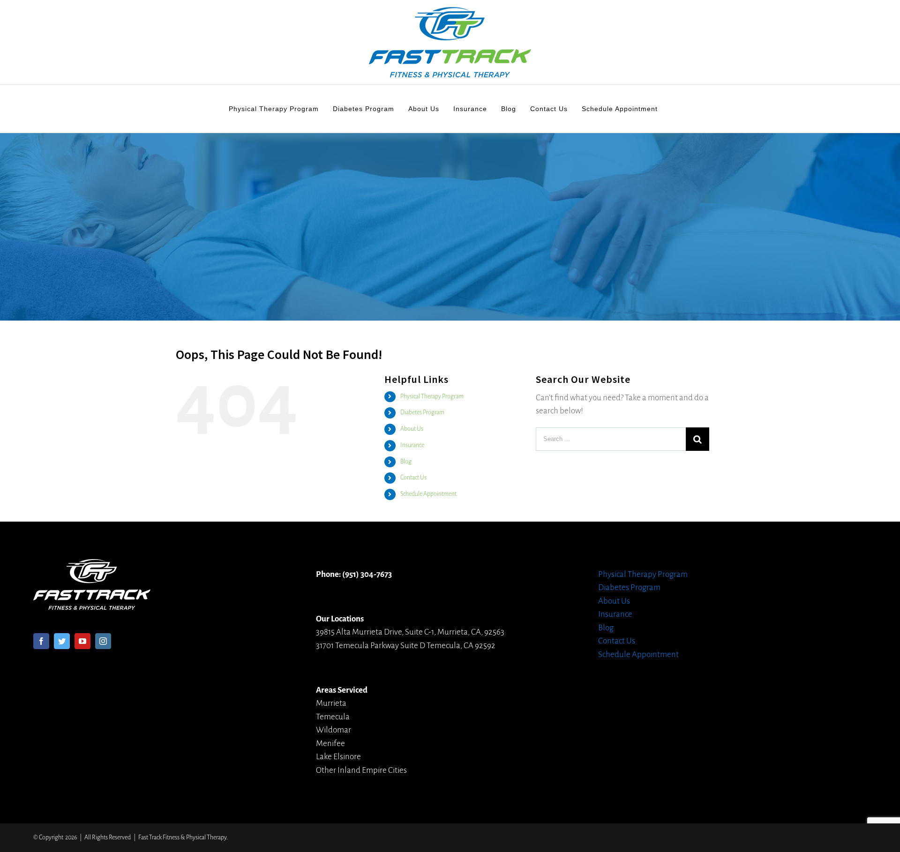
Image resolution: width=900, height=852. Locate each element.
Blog (406, 461)
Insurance (412, 445)
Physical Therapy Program (432, 396)
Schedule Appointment (428, 494)
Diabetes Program (422, 412)
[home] (91, 565)
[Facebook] (41, 641)
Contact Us (413, 477)
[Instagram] (103, 641)
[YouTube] (82, 641)
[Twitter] (62, 641)
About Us (411, 429)
